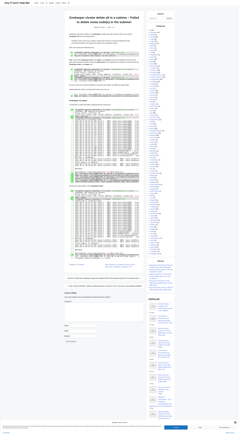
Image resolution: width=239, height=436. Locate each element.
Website (67, 336)
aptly (152, 144)
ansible (152, 140)
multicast (153, 104)
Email (66, 331)
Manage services (230, 432)
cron (151, 88)
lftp (151, 195)
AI (46, 3)
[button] (235, 422)
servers (151, 128)
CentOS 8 (153, 72)
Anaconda (153, 137)
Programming (153, 119)
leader (127, 264)
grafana (152, 182)
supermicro (154, 133)
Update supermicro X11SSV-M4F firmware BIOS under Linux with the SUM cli (160, 276)
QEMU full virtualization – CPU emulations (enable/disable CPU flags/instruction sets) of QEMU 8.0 (160, 401)
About (64, 3)
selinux (152, 108)
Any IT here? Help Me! (17, 2)
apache (152, 142)
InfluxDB (153, 186)
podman (153, 224)
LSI (151, 52)
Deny (200, 427)
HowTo (151, 59)
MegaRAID (154, 55)
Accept (176, 427)
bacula (152, 146)
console (153, 86)
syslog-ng (153, 245)
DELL (152, 48)
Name (66, 325)
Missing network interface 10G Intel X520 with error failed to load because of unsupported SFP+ (160, 416)
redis (152, 231)
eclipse (152, 171)
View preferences (224, 427)
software (152, 135)
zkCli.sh (132, 264)
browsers (153, 155)
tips (151, 113)
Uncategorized (154, 254)
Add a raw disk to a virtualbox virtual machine (164, 389)
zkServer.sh (108, 267)
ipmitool (153, 189)
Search (169, 18)
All (68, 3)
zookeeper (80, 264)
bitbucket (153, 151)
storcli (152, 240)
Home (36, 3)
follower (121, 264)
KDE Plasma (154, 191)
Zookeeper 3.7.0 (126, 267)
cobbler (152, 162)
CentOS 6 (153, 68)
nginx (152, 216)
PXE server (154, 106)
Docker (152, 166)
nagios (152, 211)
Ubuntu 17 (153, 117)
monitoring (153, 204)
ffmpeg (152, 175)
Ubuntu (152, 115)
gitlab (152, 178)
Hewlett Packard (155, 131)
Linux (42, 3)
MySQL (152, 209)
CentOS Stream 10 (156, 75)
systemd (153, 247)
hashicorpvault (155, 184)
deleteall (112, 264)
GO (151, 122)
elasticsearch (154, 173)
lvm (151, 102)
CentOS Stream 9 (156, 77)
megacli (153, 202)
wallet (152, 41)
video (152, 57)
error (116, 264)
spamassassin (155, 238)
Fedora (152, 90)
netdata (153, 207)
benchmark (154, 66)
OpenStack (154, 220)
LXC (151, 198)
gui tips (152, 97)
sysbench (153, 242)
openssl (153, 218)
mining (152, 37)
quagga (152, 229)
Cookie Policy (6, 432)
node (152, 39)
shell (152, 110)
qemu (152, 227)
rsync (152, 233)
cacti (151, 157)
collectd (153, 164)
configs (152, 84)
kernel (152, 99)
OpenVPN (153, 222)
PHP (152, 124)
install (151, 61)
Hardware (152, 43)
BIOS (152, 46)
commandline (154, 79)
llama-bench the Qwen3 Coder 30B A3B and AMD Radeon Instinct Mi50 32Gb (161, 283)
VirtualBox (153, 249)
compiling (153, 81)
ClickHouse (154, 160)
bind (151, 148)
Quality (51, 3)
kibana (152, 193)
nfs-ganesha (154, 213)
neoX (113, 27)
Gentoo (152, 93)
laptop (152, 50)
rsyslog (152, 236)
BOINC (152, 153)
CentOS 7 (153, 70)
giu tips (152, 95)
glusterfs (153, 180)
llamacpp (153, 32)
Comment (68, 301)
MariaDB (153, 200)
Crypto (58, 3)
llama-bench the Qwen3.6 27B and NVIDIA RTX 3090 (164, 343)
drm (151, 169)
